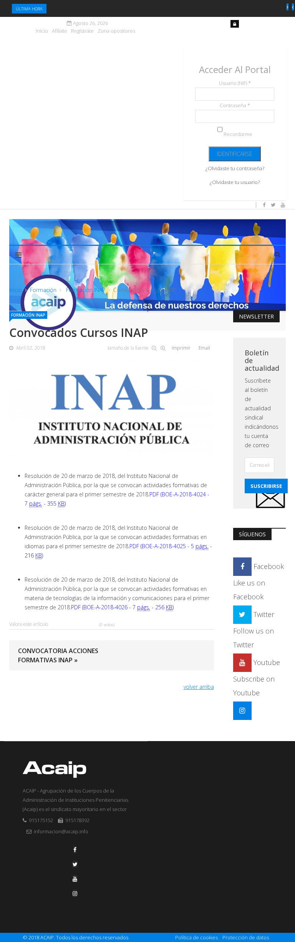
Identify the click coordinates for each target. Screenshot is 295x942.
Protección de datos (245, 937)
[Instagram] (242, 710)
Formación (43, 290)
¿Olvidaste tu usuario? (235, 182)
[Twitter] (75, 864)
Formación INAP (85, 290)
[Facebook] (74, 849)
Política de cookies (196, 937)
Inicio (42, 30)
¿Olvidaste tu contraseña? (235, 168)
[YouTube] (75, 878)
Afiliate (59, 30)
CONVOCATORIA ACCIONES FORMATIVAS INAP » (58, 655)
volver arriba (199, 686)
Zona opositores (116, 30)
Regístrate (82, 30)
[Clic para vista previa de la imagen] (111, 409)
